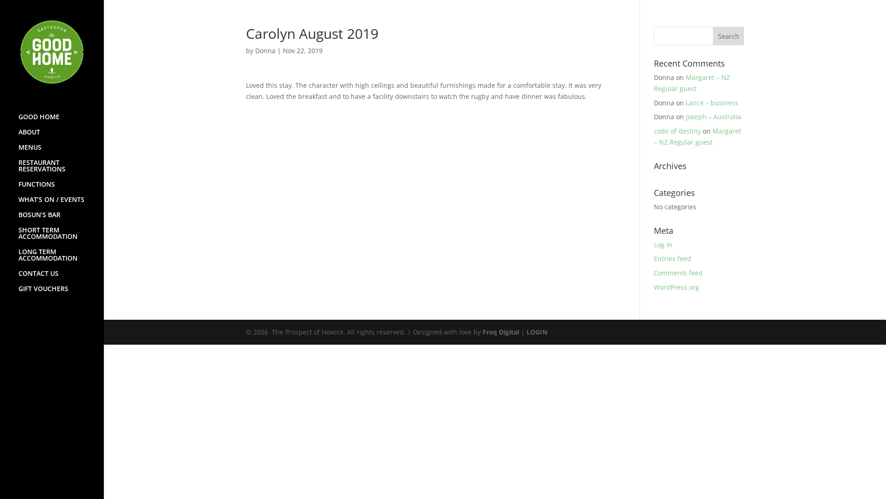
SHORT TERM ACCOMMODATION (48, 234)
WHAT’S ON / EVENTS (51, 200)
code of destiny (677, 131)
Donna (265, 50)
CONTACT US (38, 274)
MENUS (30, 148)
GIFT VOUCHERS (43, 289)
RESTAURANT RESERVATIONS (42, 166)
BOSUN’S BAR (39, 215)
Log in (663, 244)
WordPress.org (676, 287)
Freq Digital (501, 332)
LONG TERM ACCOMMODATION (48, 255)
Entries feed (672, 258)
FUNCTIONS (36, 185)
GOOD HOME (39, 117)
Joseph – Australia (713, 116)
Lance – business (712, 102)
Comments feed (678, 272)
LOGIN (537, 332)
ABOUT (29, 132)
